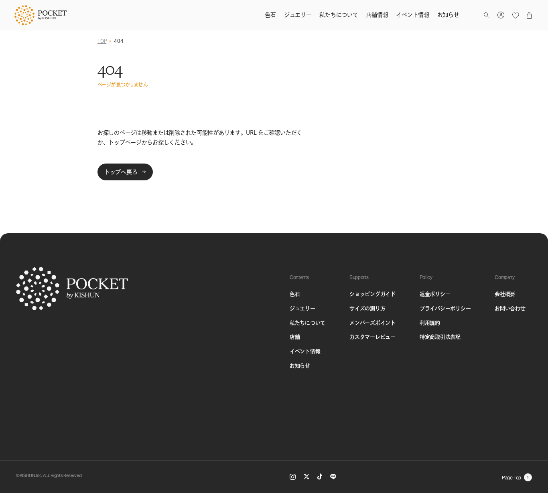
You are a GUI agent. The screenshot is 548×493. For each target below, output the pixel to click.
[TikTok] (319, 476)
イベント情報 (305, 351)
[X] (306, 476)
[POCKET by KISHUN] (40, 15)
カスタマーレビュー (372, 336)
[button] (486, 15)
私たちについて (307, 322)
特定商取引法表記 (440, 336)
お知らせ (300, 365)
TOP (101, 40)
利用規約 (430, 322)
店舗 (295, 336)
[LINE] (333, 476)
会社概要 (505, 294)
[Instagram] (293, 477)
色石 (295, 294)
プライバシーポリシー (445, 308)
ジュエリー (302, 308)
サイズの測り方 (367, 308)
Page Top (511, 478)
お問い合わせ (510, 308)
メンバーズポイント (372, 322)
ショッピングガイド (372, 294)
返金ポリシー (435, 294)
